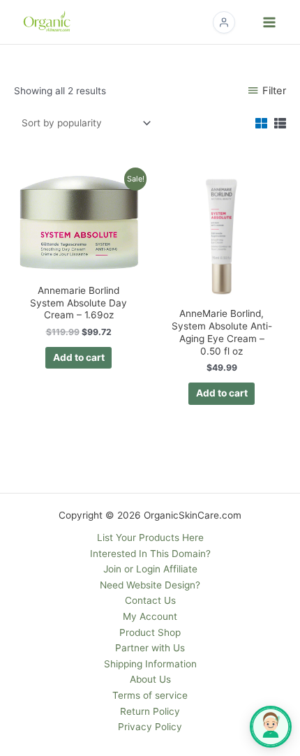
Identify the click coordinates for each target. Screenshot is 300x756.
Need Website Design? (150, 585)
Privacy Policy (150, 726)
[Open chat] (271, 727)
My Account (150, 616)
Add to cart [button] (79, 357)
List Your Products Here (150, 537)
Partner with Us (150, 647)
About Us (150, 679)
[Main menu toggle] (269, 22)
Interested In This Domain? (150, 553)
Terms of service (150, 695)
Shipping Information (150, 663)
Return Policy (150, 711)
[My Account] (224, 22)
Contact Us (150, 600)
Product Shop (150, 632)
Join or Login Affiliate (150, 569)
